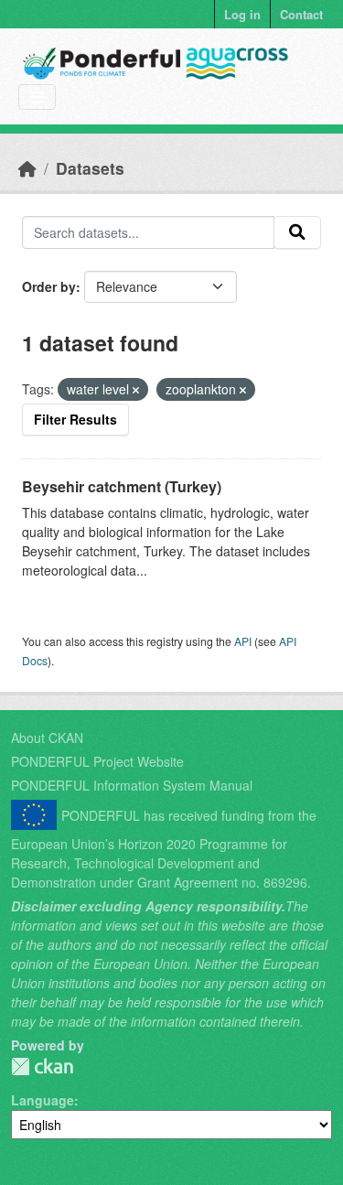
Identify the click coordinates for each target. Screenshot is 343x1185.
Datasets (90, 167)
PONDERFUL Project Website (97, 761)
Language (42, 1100)
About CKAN (47, 737)
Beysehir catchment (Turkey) (121, 486)
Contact (301, 14)
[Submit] (297, 232)
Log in (242, 14)
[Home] (27, 167)
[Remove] (136, 389)
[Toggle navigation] (37, 97)
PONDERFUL (42, 1066)
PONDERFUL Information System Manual (131, 785)
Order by (49, 286)
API (243, 641)
